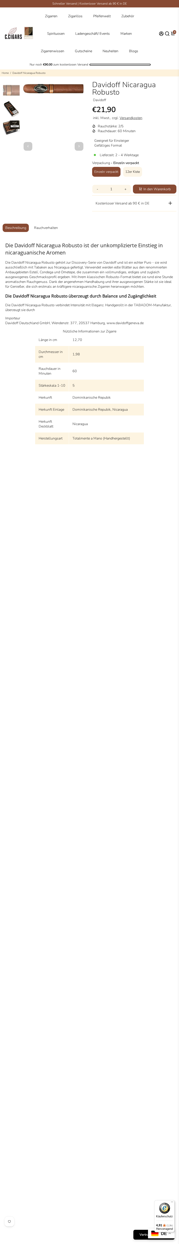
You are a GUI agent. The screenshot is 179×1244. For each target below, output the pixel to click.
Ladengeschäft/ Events (92, 33)
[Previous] (28, 146)
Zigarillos (75, 16)
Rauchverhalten (46, 227)
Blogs (133, 51)
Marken (126, 33)
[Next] (79, 146)
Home (5, 73)
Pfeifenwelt (102, 16)
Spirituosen (56, 33)
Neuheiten (110, 51)
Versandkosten (131, 118)
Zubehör (127, 16)
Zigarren (51, 16)
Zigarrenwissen (52, 51)
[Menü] (172, 1203)
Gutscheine (83, 51)
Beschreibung (15, 227)
